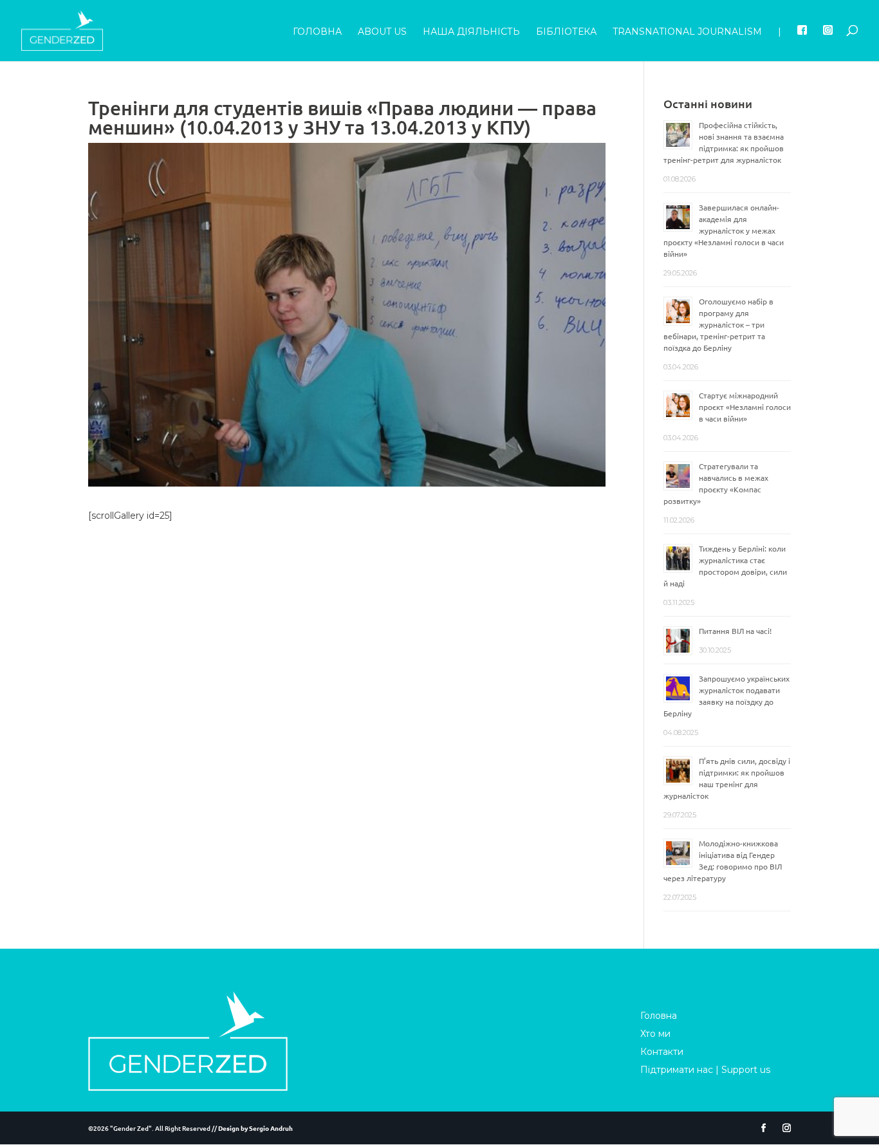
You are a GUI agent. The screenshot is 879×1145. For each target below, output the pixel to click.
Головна (317, 32)
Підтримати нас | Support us (705, 1069)
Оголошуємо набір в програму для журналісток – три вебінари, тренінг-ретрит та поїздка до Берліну (718, 324)
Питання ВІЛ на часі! (735, 631)
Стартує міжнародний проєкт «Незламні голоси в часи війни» (745, 407)
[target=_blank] (802, 43)
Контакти (661, 1051)
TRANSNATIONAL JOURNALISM (687, 32)
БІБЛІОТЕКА (566, 32)
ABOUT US (382, 32)
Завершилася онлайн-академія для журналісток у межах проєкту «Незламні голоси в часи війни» (723, 230)
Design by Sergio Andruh (255, 1128)
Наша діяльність (471, 32)
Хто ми (655, 1033)
